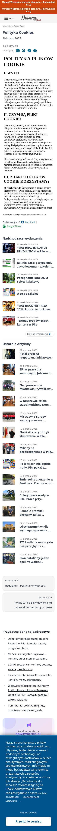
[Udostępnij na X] (29, 50)
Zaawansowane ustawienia (22, 798)
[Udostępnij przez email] (23, 50)
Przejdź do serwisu (28, 821)
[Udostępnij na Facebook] (35, 50)
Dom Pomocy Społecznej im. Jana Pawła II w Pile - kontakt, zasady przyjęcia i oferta (28, 643)
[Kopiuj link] (18, 50)
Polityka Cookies (28, 812)
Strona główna (8, 26)
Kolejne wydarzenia (37, 333)
